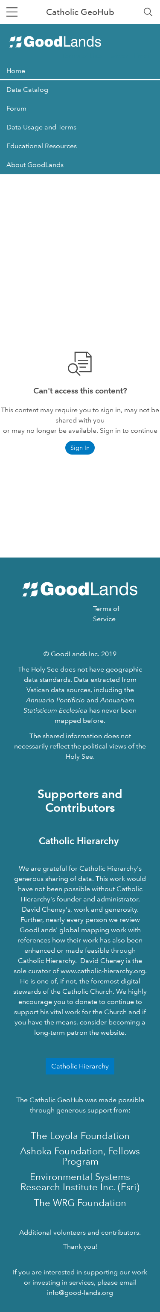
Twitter (118, 56)
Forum (16, 108)
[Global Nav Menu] (12, 12)
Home (15, 71)
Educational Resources (41, 146)
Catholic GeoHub (80, 12)
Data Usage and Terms (41, 127)
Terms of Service (106, 614)
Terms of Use (82, 56)
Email (142, 56)
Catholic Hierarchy (80, 1066)
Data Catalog (27, 89)
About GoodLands (35, 165)
